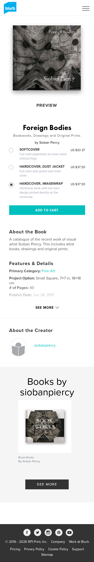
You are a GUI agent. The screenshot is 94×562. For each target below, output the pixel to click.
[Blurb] (9, 10)
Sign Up (67, 8)
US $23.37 (78, 150)
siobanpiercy (45, 345)
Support (78, 549)
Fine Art (48, 271)
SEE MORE (47, 484)
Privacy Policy (34, 549)
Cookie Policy (58, 549)
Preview (46, 105)
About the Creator (31, 330)
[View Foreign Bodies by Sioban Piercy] (47, 57)
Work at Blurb (79, 542)
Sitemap (47, 555)
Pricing (15, 549)
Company (58, 542)
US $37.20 (78, 167)
